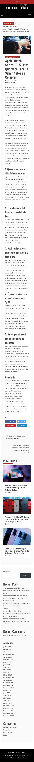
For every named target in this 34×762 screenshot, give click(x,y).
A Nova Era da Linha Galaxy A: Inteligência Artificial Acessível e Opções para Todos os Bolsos (17, 550)
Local (5, 735)
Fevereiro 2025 (8, 677)
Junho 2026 (7, 647)
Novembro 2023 (9, 711)
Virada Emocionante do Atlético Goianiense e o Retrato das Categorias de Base (16, 621)
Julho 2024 (7, 693)
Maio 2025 (7, 670)
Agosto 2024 (7, 690)
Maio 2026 (7, 649)
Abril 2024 (6, 700)
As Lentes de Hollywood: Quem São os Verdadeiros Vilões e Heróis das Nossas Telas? (16, 605)
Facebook (10, 421)
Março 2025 (7, 675)
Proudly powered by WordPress (14, 755)
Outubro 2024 (8, 685)
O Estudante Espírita (17, 8)
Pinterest (11, 426)
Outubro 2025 (8, 660)
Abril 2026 (6, 652)
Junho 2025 (7, 667)
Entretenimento (8, 732)
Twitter (22, 421)
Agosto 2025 (7, 662)
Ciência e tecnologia (12, 57)
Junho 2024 (7, 695)
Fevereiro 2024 (8, 706)
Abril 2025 (6, 672)
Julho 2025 (7, 665)
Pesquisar (6, 571)
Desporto (6, 730)
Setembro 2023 (8, 716)
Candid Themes (23, 758)
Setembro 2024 (8, 688)
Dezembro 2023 (9, 708)
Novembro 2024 (9, 683)
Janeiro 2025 (7, 680)
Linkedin (22, 426)
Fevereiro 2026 (8, 654)
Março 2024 (7, 703)
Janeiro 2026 (7, 657)
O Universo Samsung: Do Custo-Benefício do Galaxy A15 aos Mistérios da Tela (16, 487)
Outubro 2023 (8, 713)
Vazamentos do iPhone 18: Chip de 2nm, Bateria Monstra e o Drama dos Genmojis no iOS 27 (17, 519)
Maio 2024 (7, 698)
